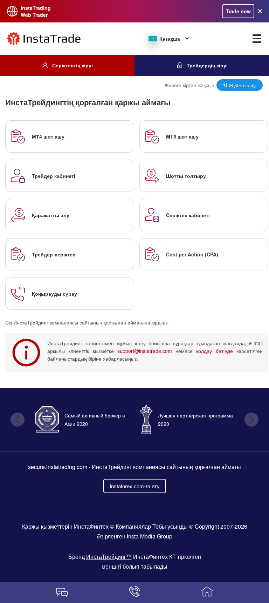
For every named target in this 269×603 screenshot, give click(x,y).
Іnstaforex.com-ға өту (135, 486)
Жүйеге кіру (242, 85)
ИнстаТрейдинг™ (109, 556)
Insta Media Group (149, 536)
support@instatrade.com (144, 350)
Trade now (238, 11)
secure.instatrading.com (57, 467)
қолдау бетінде (214, 350)
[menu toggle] (256, 38)
